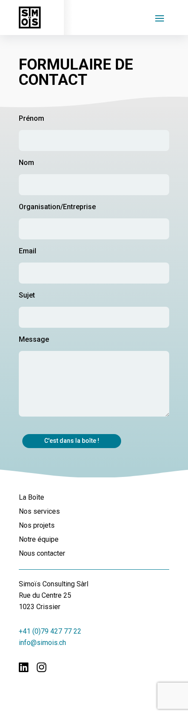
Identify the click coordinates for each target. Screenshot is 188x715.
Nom (26, 162)
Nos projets (37, 525)
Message (34, 339)
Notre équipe (39, 539)
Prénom (31, 118)
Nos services (39, 511)
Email (27, 251)
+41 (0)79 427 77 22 (50, 631)
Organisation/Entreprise (57, 207)
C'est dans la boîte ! (71, 440)
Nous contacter (42, 553)
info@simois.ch (42, 642)
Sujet (27, 295)
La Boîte (31, 497)
